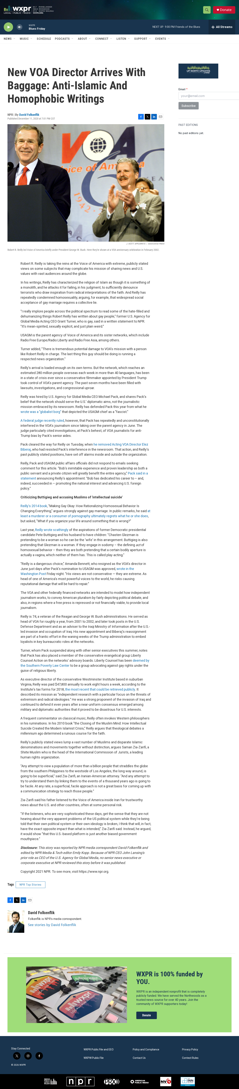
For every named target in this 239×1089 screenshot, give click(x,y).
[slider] (25, 27)
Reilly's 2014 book (34, 506)
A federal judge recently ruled (42, 420)
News (8, 38)
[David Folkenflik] (15, 921)
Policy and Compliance (146, 1049)
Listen (121, 38)
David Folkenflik (29, 115)
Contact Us (139, 1058)
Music (24, 38)
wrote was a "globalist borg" (41, 412)
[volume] (19, 27)
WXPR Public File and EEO (99, 1049)
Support (140, 38)
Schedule (44, 38)
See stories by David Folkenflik (52, 925)
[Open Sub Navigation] (14, 38)
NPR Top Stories (30, 884)
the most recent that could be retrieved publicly (100, 689)
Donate (226, 10)
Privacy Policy (190, 1049)
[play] (8, 27)
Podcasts (62, 38)
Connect (101, 38)
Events (160, 38)
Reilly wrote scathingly (52, 530)
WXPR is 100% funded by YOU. (169, 978)
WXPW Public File (94, 1058)
